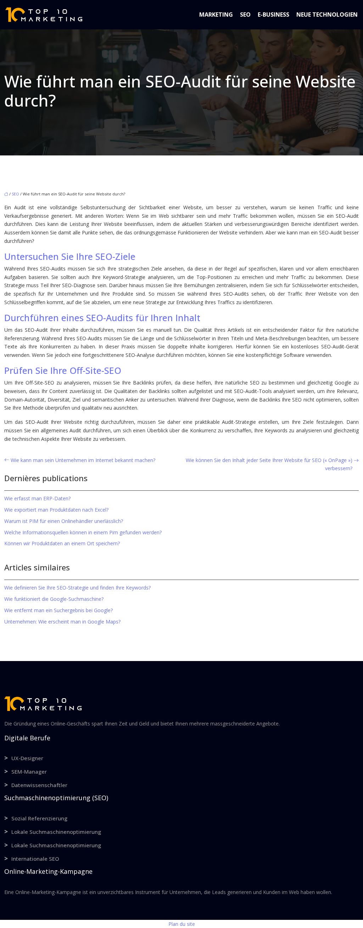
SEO (245, 14)
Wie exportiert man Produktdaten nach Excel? (56, 509)
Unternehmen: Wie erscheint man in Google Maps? (62, 621)
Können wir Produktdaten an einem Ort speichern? (62, 543)
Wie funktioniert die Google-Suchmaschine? (54, 599)
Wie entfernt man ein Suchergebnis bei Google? (58, 610)
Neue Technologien (327, 14)
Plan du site (181, 924)
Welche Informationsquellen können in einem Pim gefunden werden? (83, 532)
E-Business (273, 14)
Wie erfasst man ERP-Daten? (37, 498)
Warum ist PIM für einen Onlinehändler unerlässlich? (63, 521)
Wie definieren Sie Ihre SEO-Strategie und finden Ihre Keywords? (77, 587)
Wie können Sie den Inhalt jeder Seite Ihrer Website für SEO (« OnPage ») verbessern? (269, 464)
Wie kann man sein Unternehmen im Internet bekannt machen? (83, 460)
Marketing (216, 14)
